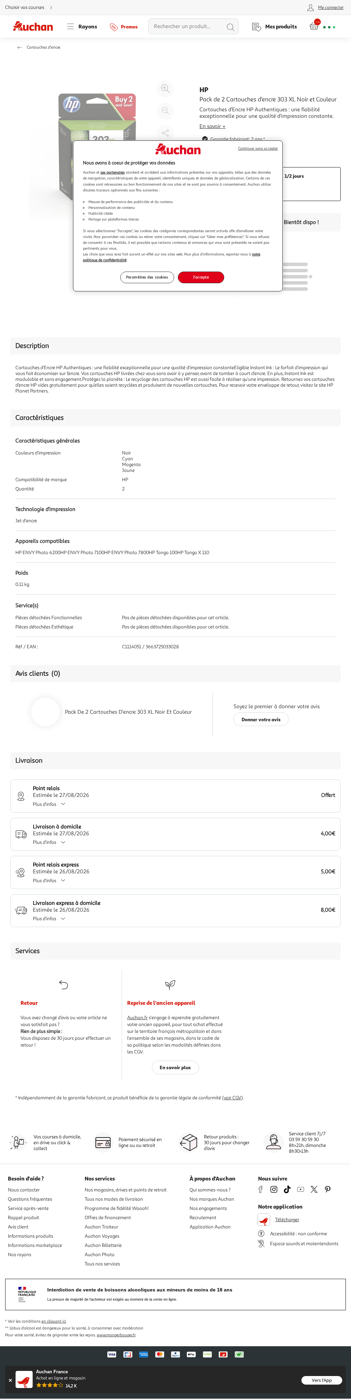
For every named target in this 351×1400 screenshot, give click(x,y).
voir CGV (232, 1098)
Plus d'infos (44, 804)
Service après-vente (28, 1208)
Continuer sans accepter (258, 148)
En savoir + (212, 126)
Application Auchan (210, 1227)
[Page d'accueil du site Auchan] (35, 26)
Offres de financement (108, 1218)
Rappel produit (23, 1218)
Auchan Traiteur (101, 1227)
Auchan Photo (99, 1255)
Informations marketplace (35, 1245)
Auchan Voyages (102, 1236)
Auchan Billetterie (103, 1245)
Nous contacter (24, 1190)
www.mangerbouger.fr (116, 1335)
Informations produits (30, 1236)
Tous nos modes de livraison (114, 1199)
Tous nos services (102, 1264)
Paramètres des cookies (147, 277)
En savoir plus (175, 1067)
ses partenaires (112, 172)
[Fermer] (10, 1380)
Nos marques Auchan (212, 1199)
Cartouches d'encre (43, 47)
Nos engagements (208, 1208)
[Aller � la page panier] (322, 26)
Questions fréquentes (30, 1199)
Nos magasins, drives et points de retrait (126, 1190)
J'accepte (201, 277)
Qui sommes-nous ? (210, 1190)
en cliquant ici (53, 1321)
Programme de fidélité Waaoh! (117, 1208)
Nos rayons (19, 1255)
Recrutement (203, 1218)
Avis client (18, 1227)
